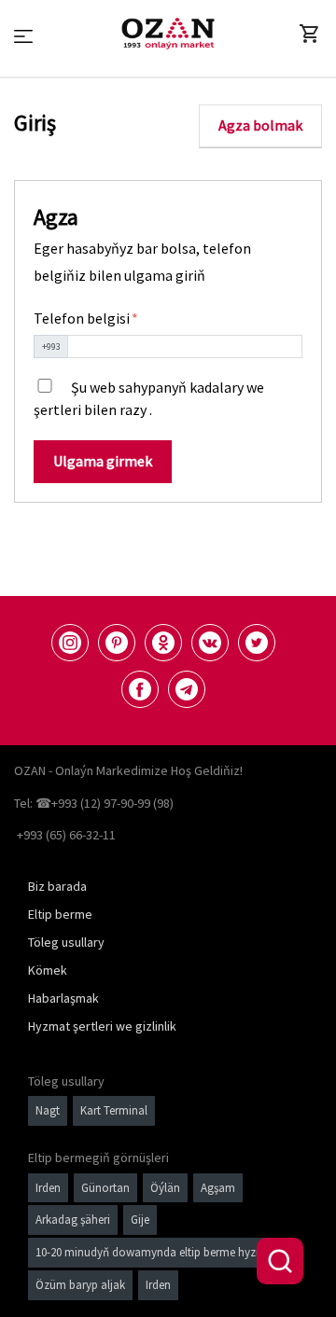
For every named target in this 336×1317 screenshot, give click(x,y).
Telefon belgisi (83, 318)
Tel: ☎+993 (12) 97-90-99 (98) (94, 803)
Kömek (47, 970)
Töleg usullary (66, 942)
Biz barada (57, 886)
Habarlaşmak (63, 998)
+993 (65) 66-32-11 (66, 834)
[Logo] (168, 34)
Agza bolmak (260, 125)
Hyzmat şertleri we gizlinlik (102, 1026)
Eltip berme (60, 914)
